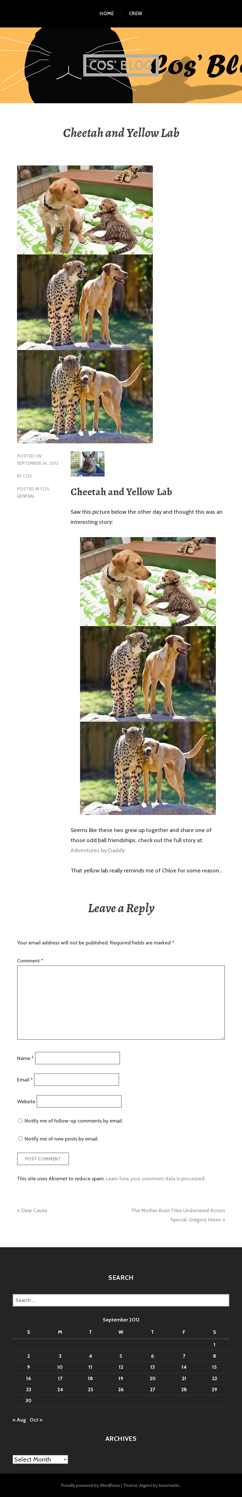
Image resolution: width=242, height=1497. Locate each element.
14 (184, 1367)
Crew (135, 13)
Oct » (36, 1420)
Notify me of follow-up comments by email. (74, 1121)
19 (120, 1378)
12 (121, 1367)
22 (214, 1378)
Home (107, 13)
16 (28, 1378)
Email (25, 1080)
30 (29, 1401)
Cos (27, 475)
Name (25, 1058)
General (26, 496)
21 (184, 1378)
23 (28, 1389)
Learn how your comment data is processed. (155, 1179)
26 (121, 1389)
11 (90, 1367)
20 (153, 1378)
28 (184, 1389)
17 (60, 1378)
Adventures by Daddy (98, 850)
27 (152, 1389)
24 (60, 1389)
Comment (30, 961)
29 (214, 1389)
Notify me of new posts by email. (61, 1139)
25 (90, 1389)
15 (214, 1367)
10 (60, 1367)
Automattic (169, 1485)
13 (152, 1367)
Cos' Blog (121, 65)
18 (90, 1378)
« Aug (19, 1420)
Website (26, 1101)
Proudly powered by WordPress (90, 1485)
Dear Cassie (34, 1210)
